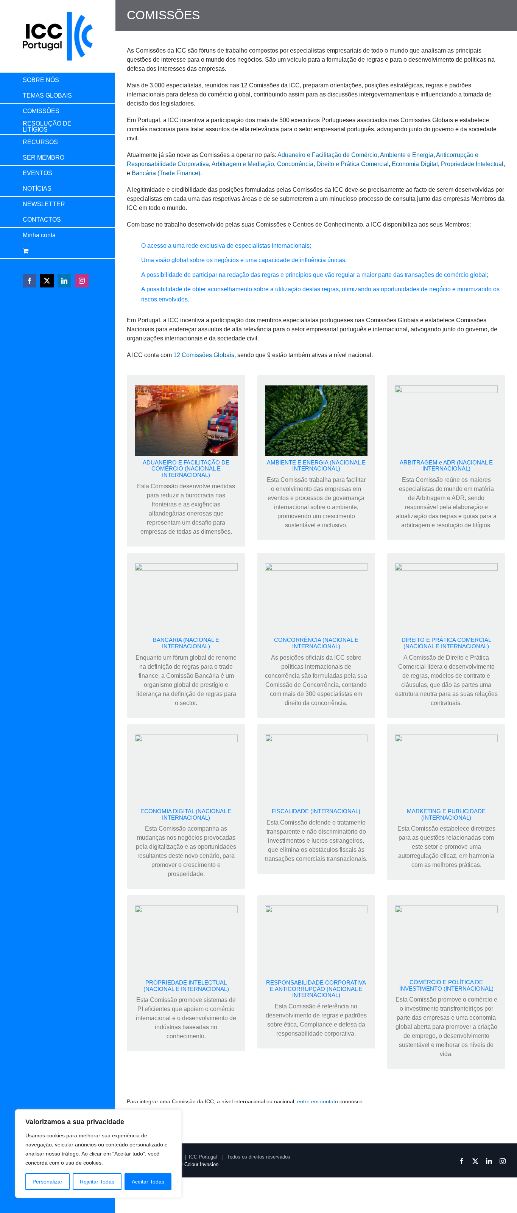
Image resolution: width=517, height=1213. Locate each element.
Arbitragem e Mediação (243, 164)
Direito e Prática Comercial (352, 164)
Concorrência (295, 164)
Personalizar (47, 1182)
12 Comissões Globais (203, 355)
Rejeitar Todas (97, 1182)
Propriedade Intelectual (472, 164)
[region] (98, 1153)
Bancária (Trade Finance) (166, 173)
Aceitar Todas (148, 1182)
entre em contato (317, 1101)
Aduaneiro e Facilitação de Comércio (327, 155)
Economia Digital (415, 164)
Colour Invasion (201, 1164)
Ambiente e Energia (406, 155)
